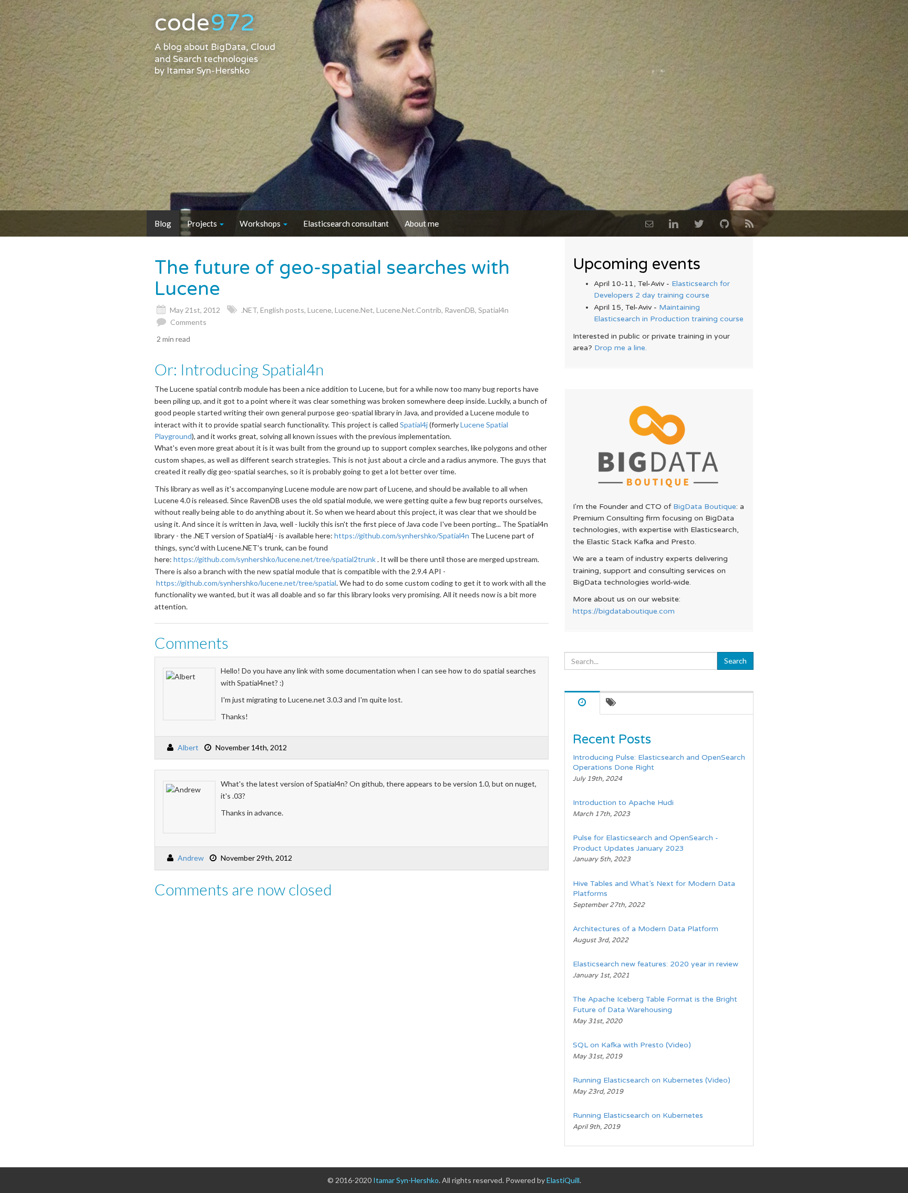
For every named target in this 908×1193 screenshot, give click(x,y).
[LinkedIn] (673, 223)
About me (422, 223)
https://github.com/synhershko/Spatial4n (401, 535)
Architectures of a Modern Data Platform (645, 928)
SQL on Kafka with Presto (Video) (632, 1045)
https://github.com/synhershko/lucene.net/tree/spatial (246, 582)
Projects (203, 223)
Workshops (261, 223)
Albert (188, 747)
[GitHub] (724, 223)
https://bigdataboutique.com (624, 611)
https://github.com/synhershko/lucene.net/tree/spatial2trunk (274, 559)
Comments (188, 322)
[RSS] (749, 223)
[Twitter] (699, 223)
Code (204, 23)
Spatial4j (414, 424)
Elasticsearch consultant (346, 223)
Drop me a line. (620, 347)
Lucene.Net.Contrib (408, 309)
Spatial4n (493, 309)
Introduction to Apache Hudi (623, 802)
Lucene (319, 309)
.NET (249, 309)
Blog (162, 223)
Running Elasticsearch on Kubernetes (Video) (651, 1080)
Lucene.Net (354, 309)
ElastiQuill (563, 1180)
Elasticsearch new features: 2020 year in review (655, 964)
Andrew (191, 857)
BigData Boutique (704, 506)
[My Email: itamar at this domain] (649, 223)
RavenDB (460, 309)
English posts (282, 309)
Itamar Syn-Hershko (208, 71)
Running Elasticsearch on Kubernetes (638, 1115)
